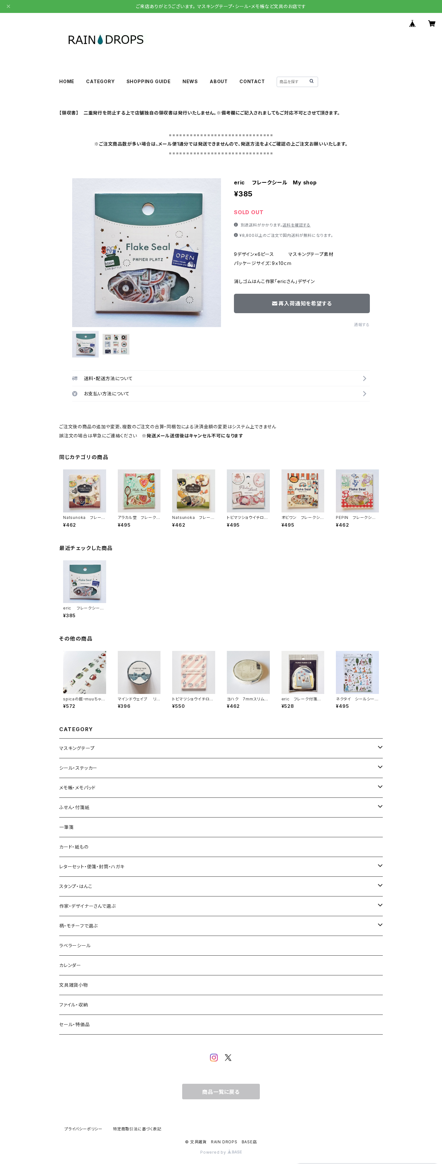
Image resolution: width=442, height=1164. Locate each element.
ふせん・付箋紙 (74, 807)
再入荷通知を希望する (305, 303)
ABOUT (219, 81)
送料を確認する (296, 225)
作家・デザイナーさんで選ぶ (87, 906)
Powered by (213, 1152)
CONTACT (252, 81)
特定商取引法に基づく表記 (137, 1128)
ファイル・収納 (73, 1004)
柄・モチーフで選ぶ (78, 925)
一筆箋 (66, 827)
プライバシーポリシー (83, 1128)
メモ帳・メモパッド (77, 787)
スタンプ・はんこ (75, 886)
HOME (66, 81)
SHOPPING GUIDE (149, 81)
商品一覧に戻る (221, 1092)
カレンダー (70, 965)
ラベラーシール (75, 945)
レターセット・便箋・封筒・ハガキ (92, 866)
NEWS (190, 81)
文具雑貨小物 (73, 985)
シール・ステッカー (78, 768)
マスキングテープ (76, 748)
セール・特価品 (74, 1024)
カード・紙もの (74, 847)
